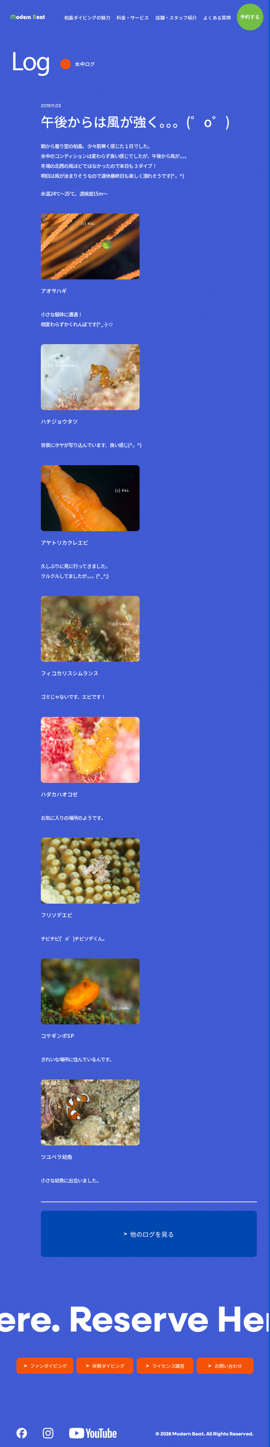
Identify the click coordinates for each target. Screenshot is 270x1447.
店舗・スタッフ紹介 (176, 17)
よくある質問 (217, 17)
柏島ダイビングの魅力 (87, 17)
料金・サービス (133, 17)
